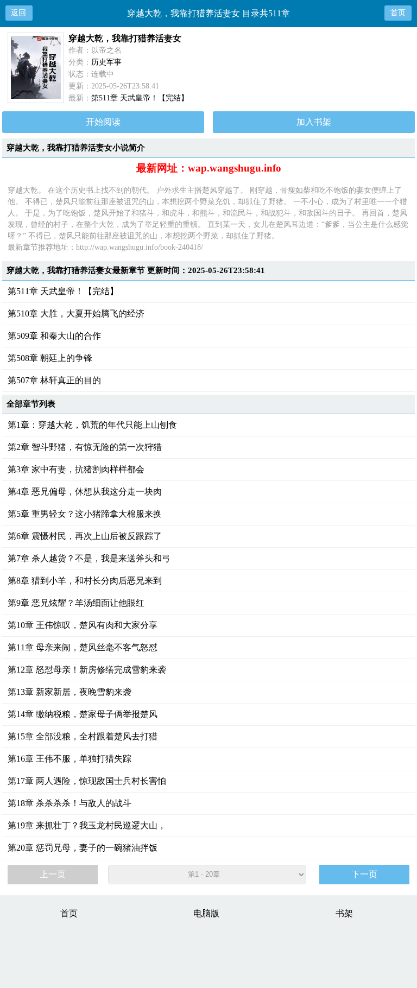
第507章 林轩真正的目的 (54, 380)
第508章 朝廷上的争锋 (50, 358)
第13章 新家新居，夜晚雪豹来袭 (69, 691)
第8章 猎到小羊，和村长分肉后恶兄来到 (85, 580)
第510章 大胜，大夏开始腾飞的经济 (76, 313)
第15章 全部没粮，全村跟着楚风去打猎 (82, 736)
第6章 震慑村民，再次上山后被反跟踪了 (85, 536)
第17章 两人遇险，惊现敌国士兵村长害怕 (87, 781)
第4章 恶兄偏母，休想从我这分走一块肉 (85, 491)
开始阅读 (103, 121)
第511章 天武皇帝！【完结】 (139, 98)
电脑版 (206, 913)
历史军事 (106, 62)
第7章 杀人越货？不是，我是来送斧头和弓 (89, 558)
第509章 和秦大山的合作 (54, 335)
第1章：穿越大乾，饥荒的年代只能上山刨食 (92, 424)
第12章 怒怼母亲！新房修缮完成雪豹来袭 (87, 669)
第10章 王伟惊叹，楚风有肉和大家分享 (82, 625)
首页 (398, 13)
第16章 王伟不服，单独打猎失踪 (69, 758)
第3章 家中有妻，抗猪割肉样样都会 (76, 469)
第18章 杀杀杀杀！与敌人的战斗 (69, 803)
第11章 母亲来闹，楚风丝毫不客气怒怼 (82, 647)
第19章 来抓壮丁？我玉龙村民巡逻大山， (87, 825)
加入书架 (313, 121)
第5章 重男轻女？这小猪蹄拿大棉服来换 (85, 513)
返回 (18, 13)
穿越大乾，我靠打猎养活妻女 (124, 38)
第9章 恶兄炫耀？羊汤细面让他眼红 (76, 602)
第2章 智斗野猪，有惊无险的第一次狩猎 (85, 447)
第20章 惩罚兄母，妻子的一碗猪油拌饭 (82, 847)
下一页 (364, 874)
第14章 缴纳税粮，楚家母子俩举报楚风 (82, 714)
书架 (344, 913)
